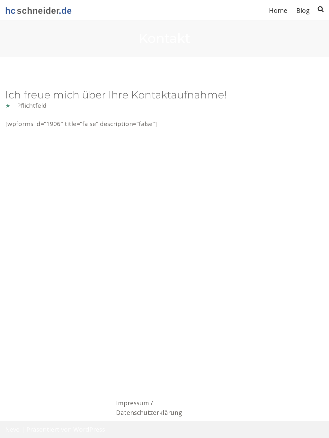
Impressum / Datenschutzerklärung (149, 408)
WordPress (89, 429)
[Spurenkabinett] (38, 10)
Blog (303, 10)
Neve (12, 429)
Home (278, 10)
